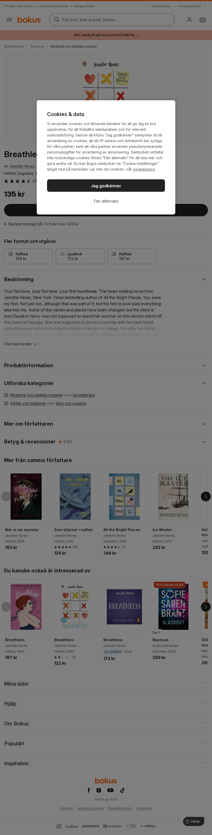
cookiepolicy (144, 169)
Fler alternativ (106, 201)
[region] (106, 157)
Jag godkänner (106, 185)
